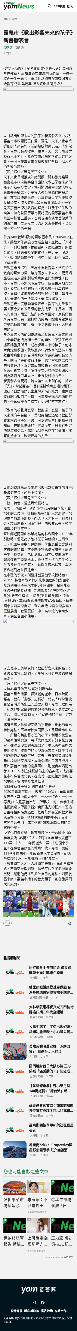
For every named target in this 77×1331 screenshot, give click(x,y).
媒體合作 (61, 1311)
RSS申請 (59, 6)
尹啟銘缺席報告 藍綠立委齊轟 (14, 1241)
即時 (14, 19)
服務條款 (16, 1311)
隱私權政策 (31, 1311)
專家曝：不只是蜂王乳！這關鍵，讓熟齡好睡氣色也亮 (37, 1203)
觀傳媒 (8, 47)
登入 (70, 6)
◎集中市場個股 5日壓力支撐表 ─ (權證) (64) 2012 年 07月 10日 (61, 1203)
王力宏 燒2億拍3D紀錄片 (62, 1241)
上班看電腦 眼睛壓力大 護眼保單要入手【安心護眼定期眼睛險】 (37, 1241)
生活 (7, 923)
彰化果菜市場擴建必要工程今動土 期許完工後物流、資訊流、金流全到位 (14, 1203)
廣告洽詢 (47, 1311)
